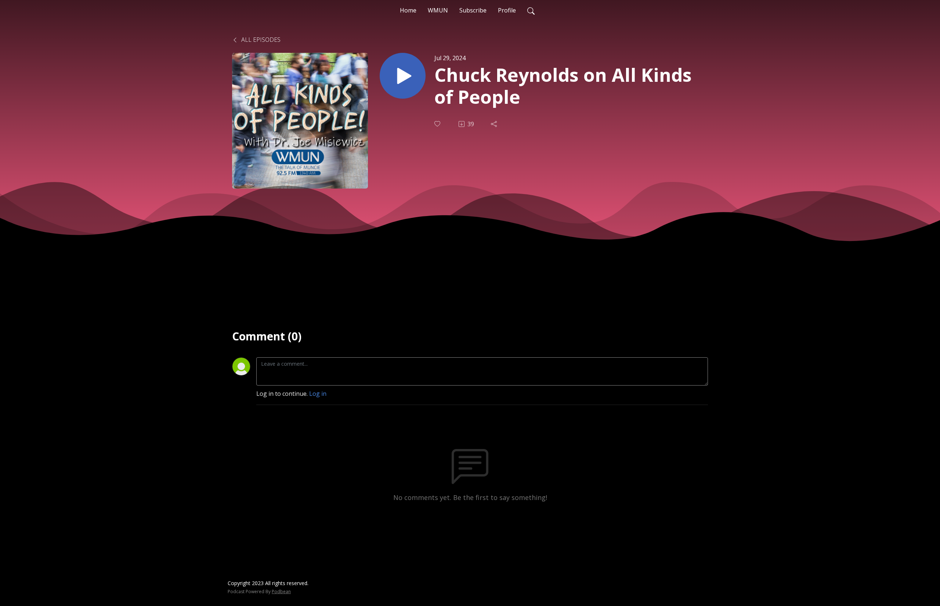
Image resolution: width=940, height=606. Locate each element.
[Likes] (438, 124)
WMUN (438, 10)
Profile (507, 10)
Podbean (281, 591)
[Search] (531, 10)
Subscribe (473, 10)
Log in (317, 394)
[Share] (494, 124)
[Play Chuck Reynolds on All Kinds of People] (403, 76)
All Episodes (260, 40)
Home (408, 10)
